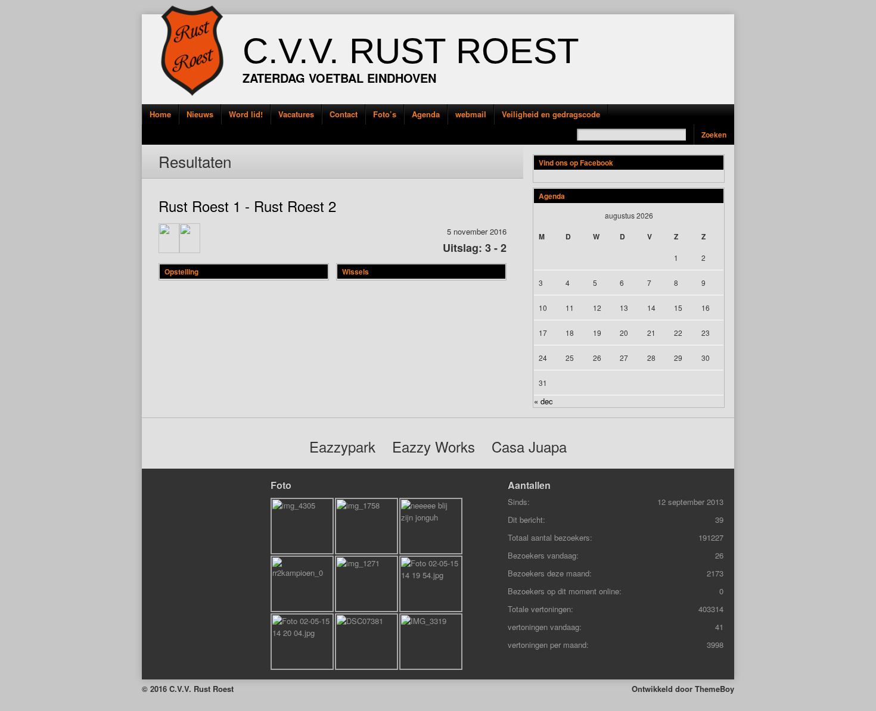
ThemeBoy (714, 688)
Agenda (426, 114)
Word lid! (246, 114)
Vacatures (296, 114)
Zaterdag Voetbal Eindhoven (339, 77)
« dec (543, 401)
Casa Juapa (529, 446)
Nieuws (200, 114)
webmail (470, 114)
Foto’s (384, 114)
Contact (344, 114)
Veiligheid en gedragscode (551, 114)
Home (160, 114)
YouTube (124, 160)
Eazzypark (342, 446)
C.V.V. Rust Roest (411, 51)
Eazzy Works (433, 446)
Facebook (124, 133)
